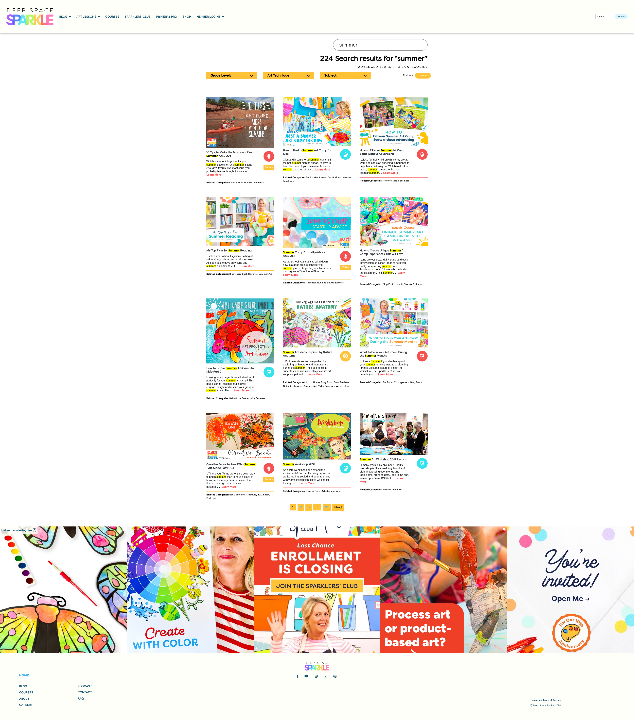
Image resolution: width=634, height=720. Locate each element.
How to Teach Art (315, 491)
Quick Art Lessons (292, 386)
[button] (231, 75)
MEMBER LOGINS (208, 16)
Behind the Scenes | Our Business (323, 178)
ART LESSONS (86, 16)
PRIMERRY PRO (166, 16)
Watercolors (342, 386)
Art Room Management (396, 382)
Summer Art (265, 274)
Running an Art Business (330, 283)
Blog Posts (235, 274)
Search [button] (621, 16)
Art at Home (313, 382)
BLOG (63, 16)
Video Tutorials (326, 386)
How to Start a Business (396, 181)
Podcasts (408, 75)
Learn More (213, 175)
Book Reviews (249, 274)
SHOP (187, 16)
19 (326, 507)
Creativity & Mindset (241, 183)
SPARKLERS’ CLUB (138, 16)
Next (338, 507)
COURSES (112, 16)
